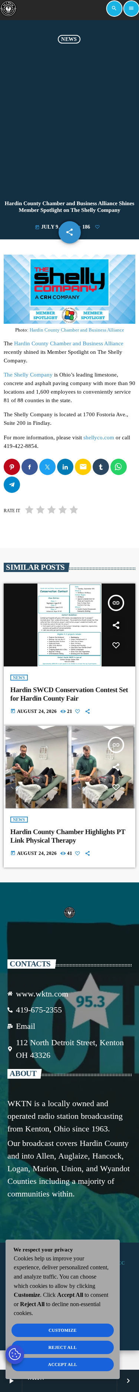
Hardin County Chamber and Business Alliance (77, 330)
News (69, 39)
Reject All (62, 1347)
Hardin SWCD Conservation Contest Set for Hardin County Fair (69, 694)
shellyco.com (98, 437)
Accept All (62, 1364)
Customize (62, 1330)
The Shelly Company (28, 375)
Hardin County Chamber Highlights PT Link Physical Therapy (67, 836)
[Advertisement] (69, 117)
